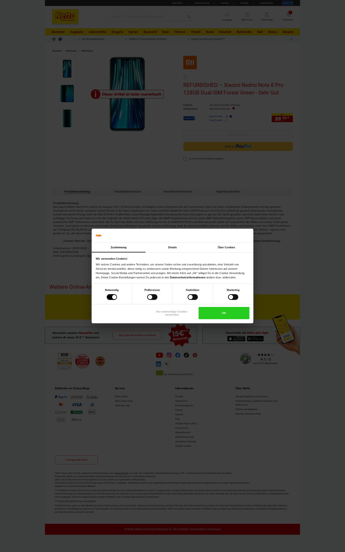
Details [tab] (172, 247)
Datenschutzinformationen (188, 277)
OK (224, 313)
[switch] (152, 297)
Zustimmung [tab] (119, 247)
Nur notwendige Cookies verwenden (171, 313)
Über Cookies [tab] (226, 247)
